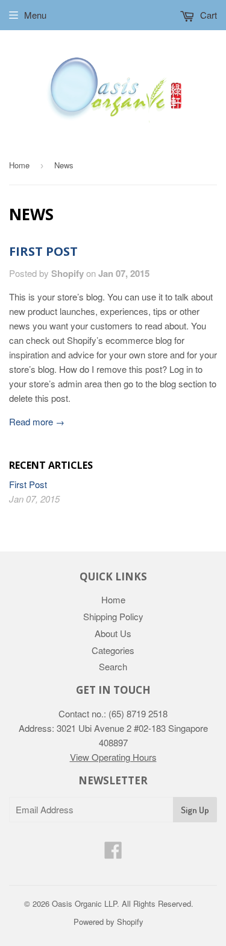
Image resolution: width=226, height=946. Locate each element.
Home (19, 165)
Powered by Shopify (108, 921)
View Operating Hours (113, 757)
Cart (207, 14)
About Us (113, 633)
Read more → (36, 421)
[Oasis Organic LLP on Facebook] (113, 853)
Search (113, 666)
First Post (43, 251)
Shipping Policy (113, 616)
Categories (113, 650)
